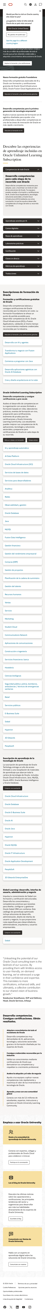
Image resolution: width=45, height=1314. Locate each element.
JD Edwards (10, 738)
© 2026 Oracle (8, 1283)
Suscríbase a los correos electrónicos (15, 1295)
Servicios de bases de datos (16, 472)
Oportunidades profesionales (12, 1291)
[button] (4, 4)
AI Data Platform (12, 456)
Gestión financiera (12, 545)
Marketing (9, 618)
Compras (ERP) (11, 562)
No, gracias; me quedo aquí (16, 34)
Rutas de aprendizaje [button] (14, 236)
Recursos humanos (13, 594)
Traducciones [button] (11, 273)
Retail (7, 697)
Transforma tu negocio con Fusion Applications (19, 351)
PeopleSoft (9, 869)
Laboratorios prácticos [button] (15, 243)
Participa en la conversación (19, 1162)
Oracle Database (12, 513)
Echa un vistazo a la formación (14, 440)
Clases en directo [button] (12, 258)
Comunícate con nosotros (18, 1264)
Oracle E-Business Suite (15, 812)
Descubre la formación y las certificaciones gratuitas (21, 94)
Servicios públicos (12, 705)
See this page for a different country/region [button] (16, 41)
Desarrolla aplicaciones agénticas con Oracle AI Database (21, 370)
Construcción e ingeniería (16, 651)
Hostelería (9, 667)
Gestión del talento (13, 586)
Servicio (8, 610)
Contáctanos (29, 1299)
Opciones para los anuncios (27, 1287)
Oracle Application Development (19, 861)
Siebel (7, 721)
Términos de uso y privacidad (27, 1284)
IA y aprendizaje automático (17, 448)
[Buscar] (25, 4)
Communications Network (16, 635)
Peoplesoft (9, 746)
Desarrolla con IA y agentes (16, 342)
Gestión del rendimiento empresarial (20, 553)
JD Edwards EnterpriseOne (16, 877)
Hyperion (9, 729)
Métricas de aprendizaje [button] (15, 266)
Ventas (8, 602)
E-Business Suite (12, 713)
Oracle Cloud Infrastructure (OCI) (19, 464)
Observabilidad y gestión (15, 505)
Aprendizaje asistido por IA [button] (16, 221)
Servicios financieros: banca (17, 659)
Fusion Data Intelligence (15, 537)
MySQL (8, 529)
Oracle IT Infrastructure (15, 853)
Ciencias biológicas (13, 675)
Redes (7, 497)
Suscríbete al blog (15, 1219)
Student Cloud (11, 627)
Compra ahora (33, 440)
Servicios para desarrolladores (18, 480)
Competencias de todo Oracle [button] (17, 169)
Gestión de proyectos (14, 570)
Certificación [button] (11, 251)
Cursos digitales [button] (12, 228)
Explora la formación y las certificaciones (17, 63)
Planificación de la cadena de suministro (22, 578)
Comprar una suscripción (12, 788)
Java (7, 521)
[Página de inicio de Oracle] (10, 4)
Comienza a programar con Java (19, 361)
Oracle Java (10, 828)
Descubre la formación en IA (13, 130)
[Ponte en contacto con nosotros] (40, 4)
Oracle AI (9, 820)
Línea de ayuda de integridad (12, 1299)
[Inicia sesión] (35, 4)
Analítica (8, 488)
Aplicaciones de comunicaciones (19, 643)
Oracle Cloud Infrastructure (16, 796)
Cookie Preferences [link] (9, 1287)
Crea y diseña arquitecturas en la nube (21, 380)
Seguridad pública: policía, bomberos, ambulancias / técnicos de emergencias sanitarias (22, 686)
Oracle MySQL (11, 845)
